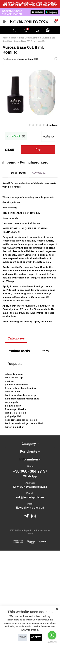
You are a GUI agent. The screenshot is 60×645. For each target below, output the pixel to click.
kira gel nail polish (15, 412)
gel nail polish (13, 405)
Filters (43, 351)
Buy (38, 149)
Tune (23, 637)
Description (18, 172)
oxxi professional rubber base (22, 398)
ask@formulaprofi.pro (30, 497)
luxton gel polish (14, 427)
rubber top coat (14, 374)
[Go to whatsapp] (52, 635)
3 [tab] (35, 121)
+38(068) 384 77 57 (30, 471)
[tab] (30, 444)
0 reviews (52, 125)
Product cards (19, 351)
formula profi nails (15, 409)
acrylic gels (11, 402)
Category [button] (29, 443)
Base (13, 37)
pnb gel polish (13, 416)
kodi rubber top (14, 377)
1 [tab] (25, 121)
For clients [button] (29, 451)
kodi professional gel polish (21, 419)
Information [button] (29, 459)
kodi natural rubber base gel (21, 395)
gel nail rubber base (16, 384)
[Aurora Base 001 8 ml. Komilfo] (30, 90)
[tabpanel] (30, 90)
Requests (15, 364)
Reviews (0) (39, 172)
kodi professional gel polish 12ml (24, 423)
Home (5, 37)
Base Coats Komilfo (29, 37)
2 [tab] (30, 121)
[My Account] (14, 30)
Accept (36, 637)
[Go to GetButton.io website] (52, 642)
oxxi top (9, 381)
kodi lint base (12, 391)
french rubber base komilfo (20, 388)
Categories (16, 338)
